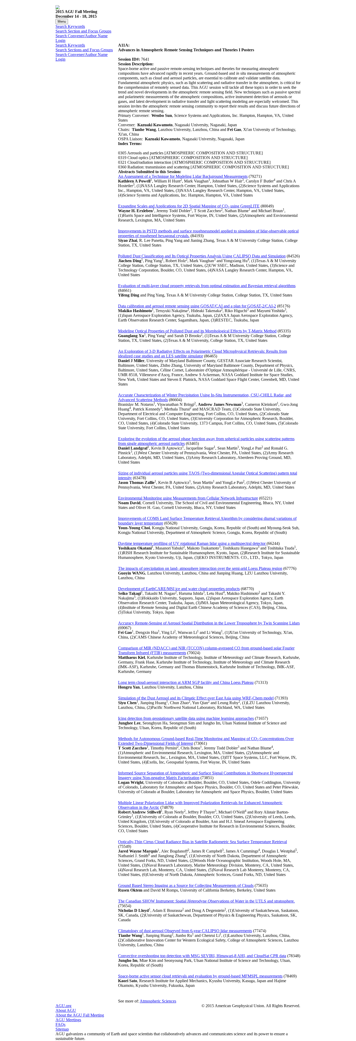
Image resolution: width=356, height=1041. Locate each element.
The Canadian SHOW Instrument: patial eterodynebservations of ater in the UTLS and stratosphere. (206, 901)
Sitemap (62, 1029)
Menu (62, 21)
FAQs (60, 1024)
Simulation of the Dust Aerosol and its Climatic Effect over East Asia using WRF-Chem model (196, 698)
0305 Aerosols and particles (140, 153)
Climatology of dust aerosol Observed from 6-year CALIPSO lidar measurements (185, 931)
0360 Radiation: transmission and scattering (153, 167)
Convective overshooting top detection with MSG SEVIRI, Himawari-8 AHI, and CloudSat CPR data (202, 956)
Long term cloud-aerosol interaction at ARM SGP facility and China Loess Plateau (186, 682)
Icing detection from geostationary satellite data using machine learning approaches (186, 718)
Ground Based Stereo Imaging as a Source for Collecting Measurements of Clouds (186, 885)
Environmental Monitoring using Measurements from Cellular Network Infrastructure (188, 498)
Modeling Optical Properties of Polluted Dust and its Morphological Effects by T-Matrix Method (197, 331)
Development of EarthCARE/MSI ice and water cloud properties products (179, 588)
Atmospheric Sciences (158, 1001)
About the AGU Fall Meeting (80, 1015)
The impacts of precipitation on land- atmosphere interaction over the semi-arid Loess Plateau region (200, 568)
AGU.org (63, 1006)
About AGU (66, 1010)
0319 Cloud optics (133, 157)
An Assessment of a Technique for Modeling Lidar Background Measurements (183, 176)
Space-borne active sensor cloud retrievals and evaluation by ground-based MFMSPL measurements (200, 976)
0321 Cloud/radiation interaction (144, 162)
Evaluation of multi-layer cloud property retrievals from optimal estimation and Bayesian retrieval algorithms (207, 285)
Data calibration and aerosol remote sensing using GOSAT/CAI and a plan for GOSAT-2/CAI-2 (197, 306)
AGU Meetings (68, 1020)
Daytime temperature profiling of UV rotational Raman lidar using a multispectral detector (192, 543)
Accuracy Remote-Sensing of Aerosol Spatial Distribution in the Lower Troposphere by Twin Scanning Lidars (209, 623)
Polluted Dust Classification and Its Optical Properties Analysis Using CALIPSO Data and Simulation (202, 256)
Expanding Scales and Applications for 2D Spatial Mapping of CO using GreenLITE (189, 206)
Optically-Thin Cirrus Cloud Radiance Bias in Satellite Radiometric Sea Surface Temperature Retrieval (202, 842)
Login (60, 40)
